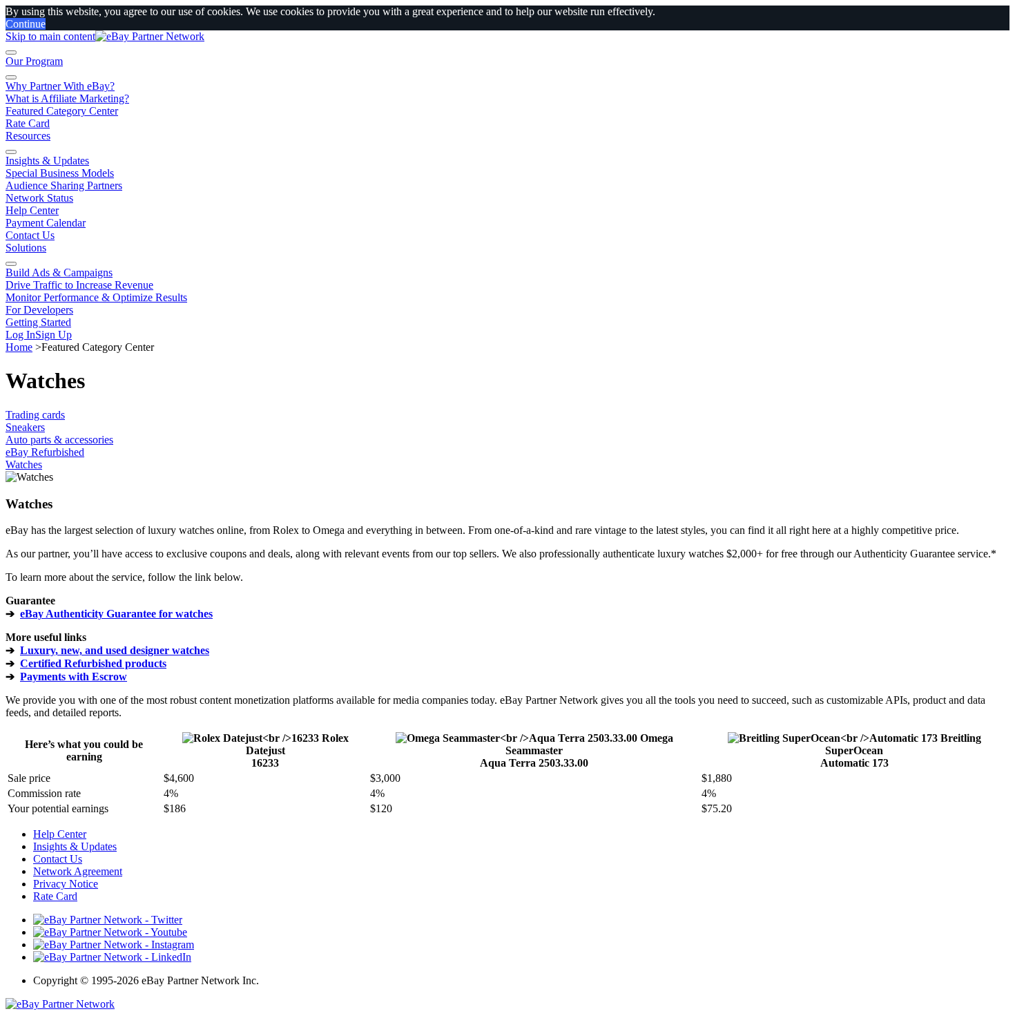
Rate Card (28, 123)
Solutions (26, 247)
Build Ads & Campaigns (59, 272)
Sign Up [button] (53, 335)
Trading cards (35, 415)
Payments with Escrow (73, 676)
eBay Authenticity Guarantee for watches (116, 614)
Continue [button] (26, 24)
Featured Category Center (62, 111)
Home (19, 347)
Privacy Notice (65, 884)
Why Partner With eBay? (60, 86)
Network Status (39, 198)
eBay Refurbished (45, 452)
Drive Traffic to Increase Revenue (79, 285)
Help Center (32, 210)
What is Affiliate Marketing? (67, 98)
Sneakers (25, 427)
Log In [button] (20, 335)
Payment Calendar (46, 223)
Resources (28, 136)
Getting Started (38, 322)
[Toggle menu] (11, 52)
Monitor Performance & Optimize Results (96, 297)
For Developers (39, 310)
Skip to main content (50, 36)
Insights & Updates (47, 160)
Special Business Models (60, 173)
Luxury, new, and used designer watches (114, 650)
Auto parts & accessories (59, 439)
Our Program (34, 61)
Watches (24, 464)
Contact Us (30, 235)
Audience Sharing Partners (64, 185)
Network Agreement (77, 871)
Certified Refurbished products (93, 663)
